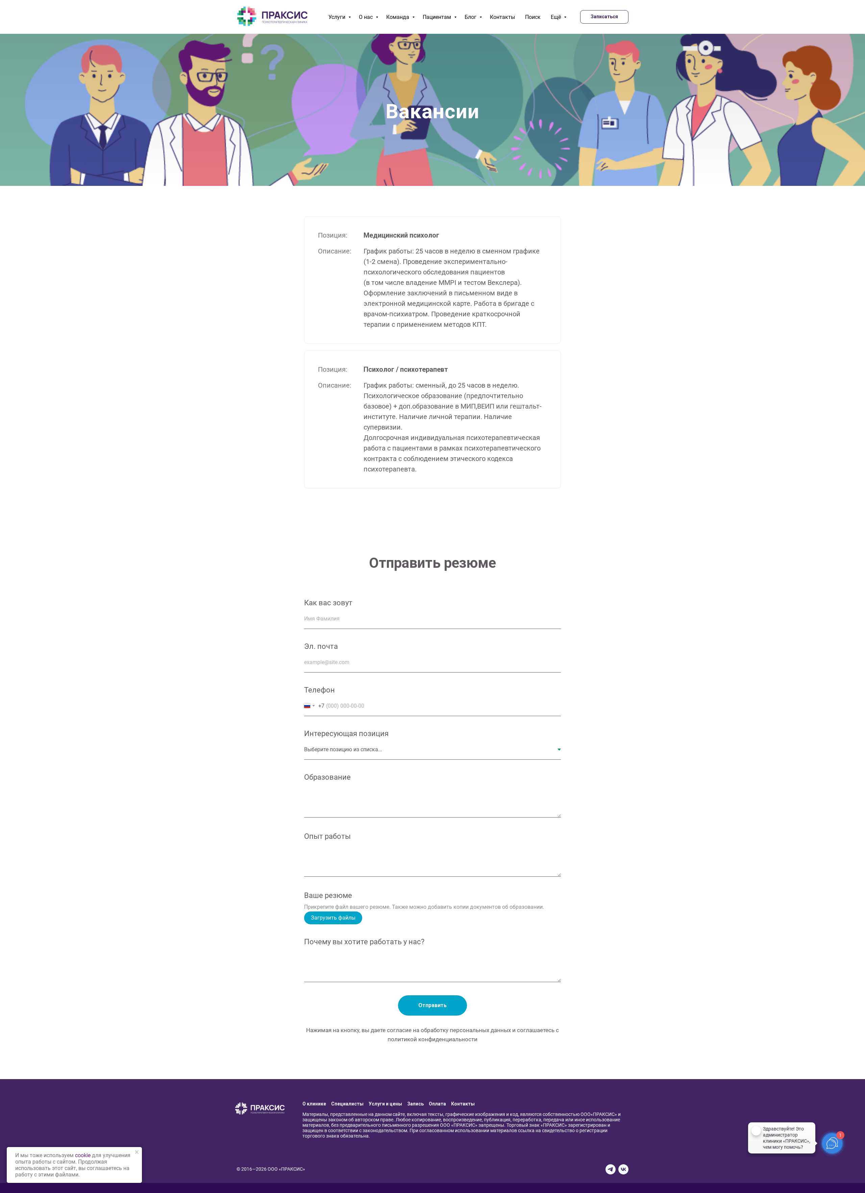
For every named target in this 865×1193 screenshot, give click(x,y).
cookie (83, 1155)
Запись (415, 1103)
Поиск (533, 17)
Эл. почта (321, 646)
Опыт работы (327, 836)
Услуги (337, 17)
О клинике (314, 1103)
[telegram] (611, 1169)
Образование (327, 777)
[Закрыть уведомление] (136, 1152)
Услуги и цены (385, 1103)
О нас (366, 17)
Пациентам (437, 17)
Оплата (437, 1103)
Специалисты (347, 1103)
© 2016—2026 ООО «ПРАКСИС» (271, 1169)
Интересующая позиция (346, 733)
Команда (398, 17)
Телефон (319, 690)
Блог (471, 17)
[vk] (623, 1169)
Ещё (556, 17)
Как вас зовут (328, 603)
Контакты (502, 17)
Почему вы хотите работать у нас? (364, 942)
